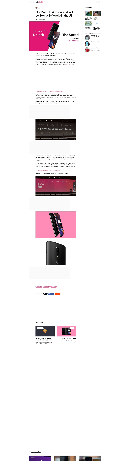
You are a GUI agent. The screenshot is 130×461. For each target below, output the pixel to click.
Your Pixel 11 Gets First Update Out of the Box (95, 36)
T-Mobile (54, 286)
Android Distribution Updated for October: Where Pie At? (44, 339)
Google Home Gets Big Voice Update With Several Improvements (95, 49)
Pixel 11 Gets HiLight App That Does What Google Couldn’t (88, 18)
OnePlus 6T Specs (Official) (68, 338)
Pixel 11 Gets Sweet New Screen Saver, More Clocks (95, 43)
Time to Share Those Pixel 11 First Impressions (96, 18)
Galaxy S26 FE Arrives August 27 (88, 28)
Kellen (40, 7)
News (32, 457)
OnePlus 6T (40, 58)
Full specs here (70, 64)
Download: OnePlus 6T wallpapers (49, 171)
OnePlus (39, 286)
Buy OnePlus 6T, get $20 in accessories (50, 91)
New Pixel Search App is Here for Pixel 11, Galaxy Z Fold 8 (96, 28)
